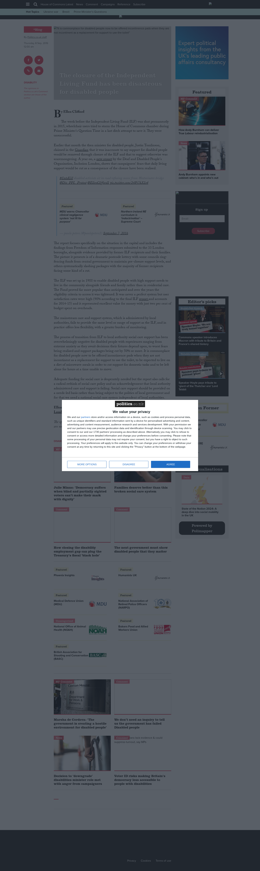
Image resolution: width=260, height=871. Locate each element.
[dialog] (130, 435)
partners (85, 417)
